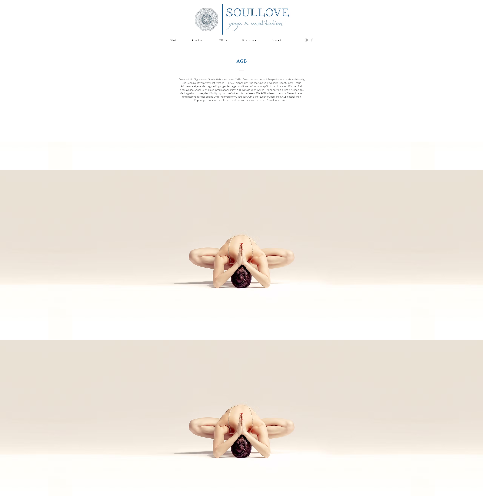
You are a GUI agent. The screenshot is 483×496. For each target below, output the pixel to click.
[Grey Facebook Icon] (312, 40)
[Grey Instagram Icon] (306, 40)
